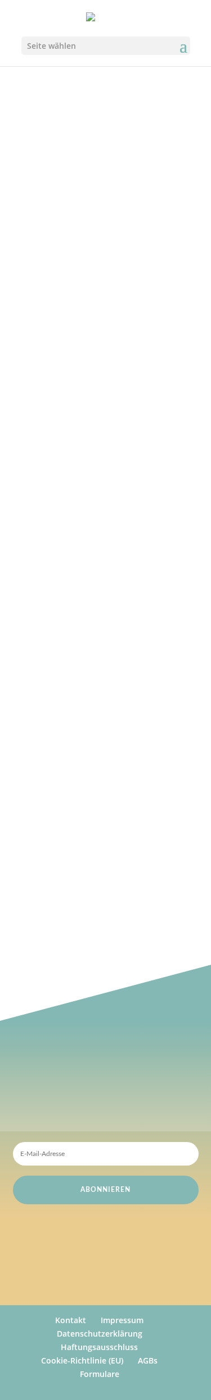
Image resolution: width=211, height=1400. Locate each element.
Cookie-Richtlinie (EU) (82, 1360)
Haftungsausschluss (99, 1347)
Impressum (122, 1320)
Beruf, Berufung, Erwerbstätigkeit (101, 588)
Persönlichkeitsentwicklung (89, 603)
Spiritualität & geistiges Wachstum (103, 618)
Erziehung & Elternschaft (83, 542)
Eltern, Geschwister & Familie (93, 573)
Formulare (99, 1374)
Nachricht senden (133, 644)
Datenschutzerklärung (99, 1333)
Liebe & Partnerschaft (77, 558)
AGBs (148, 1360)
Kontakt (70, 1320)
